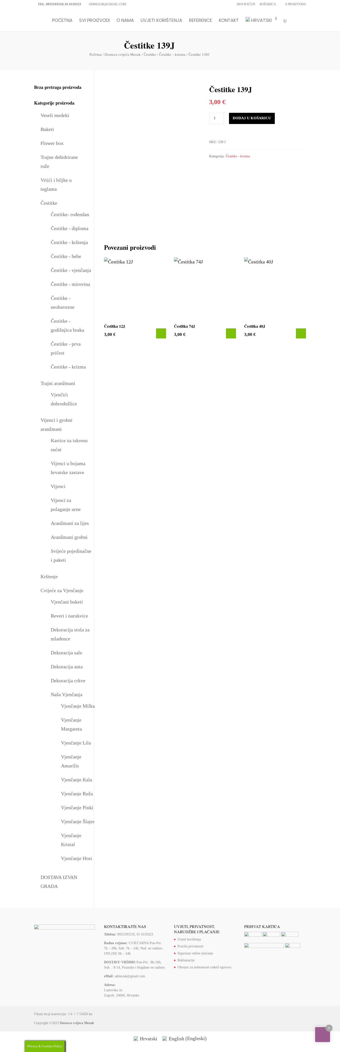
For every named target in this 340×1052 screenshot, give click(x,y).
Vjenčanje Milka (78, 706)
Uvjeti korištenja (161, 21)
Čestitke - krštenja (69, 242)
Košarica (268, 4)
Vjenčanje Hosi (76, 858)
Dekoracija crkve (68, 680)
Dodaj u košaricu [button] (161, 333)
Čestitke (150, 55)
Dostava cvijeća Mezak (123, 55)
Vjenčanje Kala (76, 779)
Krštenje (49, 576)
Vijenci (58, 486)
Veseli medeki (55, 115)
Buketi (47, 129)
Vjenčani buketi (67, 602)
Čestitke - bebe (66, 256)
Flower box (52, 143)
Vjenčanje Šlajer (78, 821)
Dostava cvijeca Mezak (77, 1023)
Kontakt (229, 21)
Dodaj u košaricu (252, 118)
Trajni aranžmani (58, 383)
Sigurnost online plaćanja (195, 953)
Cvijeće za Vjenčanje (62, 590)
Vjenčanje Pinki (77, 807)
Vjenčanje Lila (76, 742)
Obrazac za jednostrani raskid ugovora (204, 967)
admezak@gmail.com (130, 976)
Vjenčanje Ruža (77, 793)
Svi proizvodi (94, 21)
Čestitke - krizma (172, 55)
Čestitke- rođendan (70, 214)
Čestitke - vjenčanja (71, 270)
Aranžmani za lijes (70, 523)
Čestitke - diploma (69, 228)
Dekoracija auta (67, 666)
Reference (200, 21)
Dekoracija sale (66, 652)
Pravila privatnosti (190, 946)
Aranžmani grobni (69, 537)
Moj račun (246, 4)
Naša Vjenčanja (66, 694)
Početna (62, 21)
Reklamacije (186, 960)
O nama (125, 21)
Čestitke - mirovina (70, 284)
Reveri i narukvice (69, 616)
